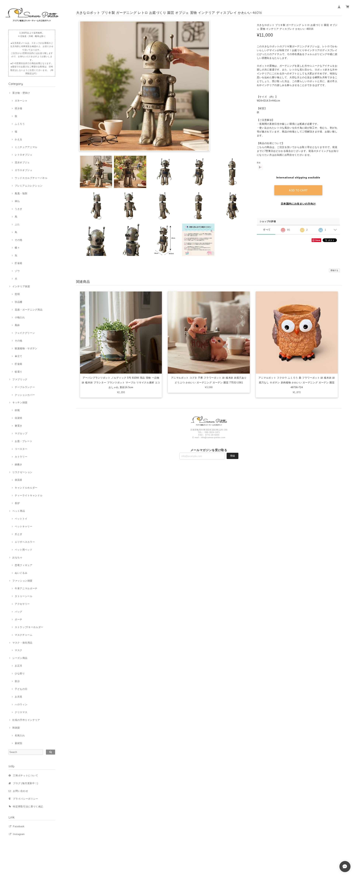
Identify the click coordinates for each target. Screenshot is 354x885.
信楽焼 (18, 418)
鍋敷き (18, 464)
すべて (267, 229)
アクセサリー (22, 604)
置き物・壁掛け (21, 93)
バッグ (18, 611)
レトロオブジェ (23, 154)
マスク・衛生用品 (22, 642)
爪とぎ (18, 534)
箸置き (18, 425)
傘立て (18, 356)
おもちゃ (17, 557)
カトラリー (21, 456)
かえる (18, 139)
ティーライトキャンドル (28, 495)
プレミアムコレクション (28, 185)
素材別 (18, 743)
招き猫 (18, 108)
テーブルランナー (25, 387)
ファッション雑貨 (22, 580)
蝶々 (17, 247)
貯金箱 (18, 263)
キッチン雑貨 (19, 402)
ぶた (17, 224)
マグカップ (21, 433)
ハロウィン (21, 704)
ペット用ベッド (23, 549)
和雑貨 (16, 727)
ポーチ (18, 619)
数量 (259, 163)
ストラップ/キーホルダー (29, 627)
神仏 (17, 201)
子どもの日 (21, 689)
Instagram (19, 834)
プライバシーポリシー (25, 798)
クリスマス (21, 712)
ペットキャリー (23, 526)
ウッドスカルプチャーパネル (31, 178)
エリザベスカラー (25, 542)
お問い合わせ (20, 791)
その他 (18, 240)
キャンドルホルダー (26, 487)
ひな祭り (20, 673)
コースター (21, 449)
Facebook (18, 826)
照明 (17, 294)
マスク (18, 650)
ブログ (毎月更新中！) (25, 783)
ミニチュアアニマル (26, 147)
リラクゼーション (22, 472)
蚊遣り (18, 371)
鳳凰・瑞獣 (21, 193)
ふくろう (20, 124)
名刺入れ (20, 735)
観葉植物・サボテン (26, 348)
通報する (334, 270)
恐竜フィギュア (23, 565)
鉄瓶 (17, 410)
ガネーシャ (21, 100)
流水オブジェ (22, 162)
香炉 (17, 503)
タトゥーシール (23, 596)
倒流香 (18, 480)
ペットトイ (21, 518)
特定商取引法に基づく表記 (28, 806)
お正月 (18, 665)
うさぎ (18, 209)
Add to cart (298, 190)
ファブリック (19, 379)
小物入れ (20, 317)
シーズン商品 (19, 658)
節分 (17, 681)
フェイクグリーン (25, 333)
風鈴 (17, 325)
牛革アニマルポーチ (26, 588)
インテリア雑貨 (21, 286)
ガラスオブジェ (23, 170)
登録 (232, 455)
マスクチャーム (23, 635)
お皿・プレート (23, 441)
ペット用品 (18, 511)
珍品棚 (18, 302)
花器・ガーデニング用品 (28, 309)
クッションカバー (25, 395)
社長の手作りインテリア (26, 720)
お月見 (18, 696)
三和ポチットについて (25, 775)
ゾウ (17, 271)
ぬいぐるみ (21, 573)
